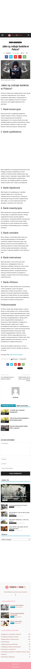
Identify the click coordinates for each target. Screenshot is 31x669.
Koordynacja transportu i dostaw (9, 637)
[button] (28, 35)
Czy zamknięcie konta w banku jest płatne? (7, 378)
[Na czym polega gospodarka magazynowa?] (5, 615)
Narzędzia (5, 500)
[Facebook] (15, 595)
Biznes (12, 623)
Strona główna (4, 39)
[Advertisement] (15, 16)
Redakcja (8, 53)
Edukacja (13, 607)
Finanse (11, 42)
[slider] (6, 359)
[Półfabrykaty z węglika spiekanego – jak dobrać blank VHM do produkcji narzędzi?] (15, 493)
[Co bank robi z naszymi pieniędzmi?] (5, 412)
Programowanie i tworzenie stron (10, 639)
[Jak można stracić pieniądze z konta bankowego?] (5, 420)
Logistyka (12, 507)
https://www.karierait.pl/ (16, 354)
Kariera (12, 616)
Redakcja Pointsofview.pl (14, 500)
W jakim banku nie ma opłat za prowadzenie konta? (24, 378)
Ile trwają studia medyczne (17, 605)
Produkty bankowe (17, 42)
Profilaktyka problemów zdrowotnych (11, 647)
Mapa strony (15, 664)
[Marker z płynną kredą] (5, 623)
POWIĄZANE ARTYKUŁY (8, 405)
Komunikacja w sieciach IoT (8, 649)
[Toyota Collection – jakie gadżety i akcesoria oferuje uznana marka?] (4, 528)
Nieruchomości (13, 515)
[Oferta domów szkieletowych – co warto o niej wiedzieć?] (4, 521)
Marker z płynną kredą (16, 621)
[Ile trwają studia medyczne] (5, 607)
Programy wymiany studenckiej (9, 644)
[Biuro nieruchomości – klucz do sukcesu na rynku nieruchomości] (4, 514)
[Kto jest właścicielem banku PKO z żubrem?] (5, 428)
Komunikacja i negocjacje (8, 657)
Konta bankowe (5, 642)
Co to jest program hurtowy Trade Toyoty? (18, 505)
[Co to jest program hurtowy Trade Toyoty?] (4, 506)
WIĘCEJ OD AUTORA (22, 405)
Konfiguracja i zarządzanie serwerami (11, 634)
